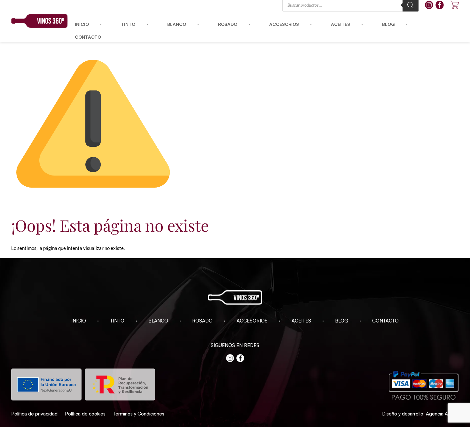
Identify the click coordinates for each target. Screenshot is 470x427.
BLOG (341, 321)
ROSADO (202, 321)
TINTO (117, 321)
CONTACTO (385, 321)
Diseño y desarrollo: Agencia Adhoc (420, 414)
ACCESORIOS (252, 321)
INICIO (78, 321)
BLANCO (158, 321)
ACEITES (301, 321)
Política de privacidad (34, 414)
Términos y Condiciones (138, 414)
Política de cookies (85, 414)
